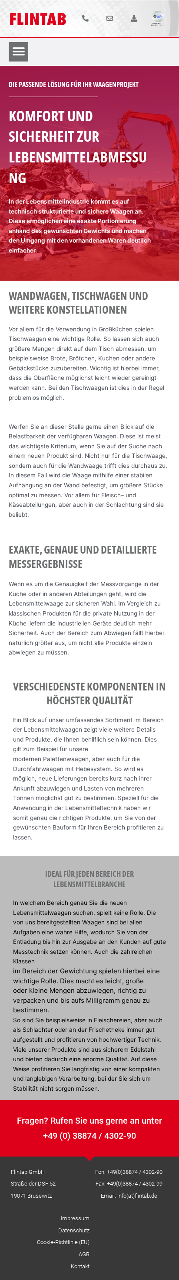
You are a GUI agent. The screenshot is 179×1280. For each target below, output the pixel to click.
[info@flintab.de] (109, 18)
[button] (18, 52)
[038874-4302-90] (85, 18)
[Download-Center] (134, 18)
